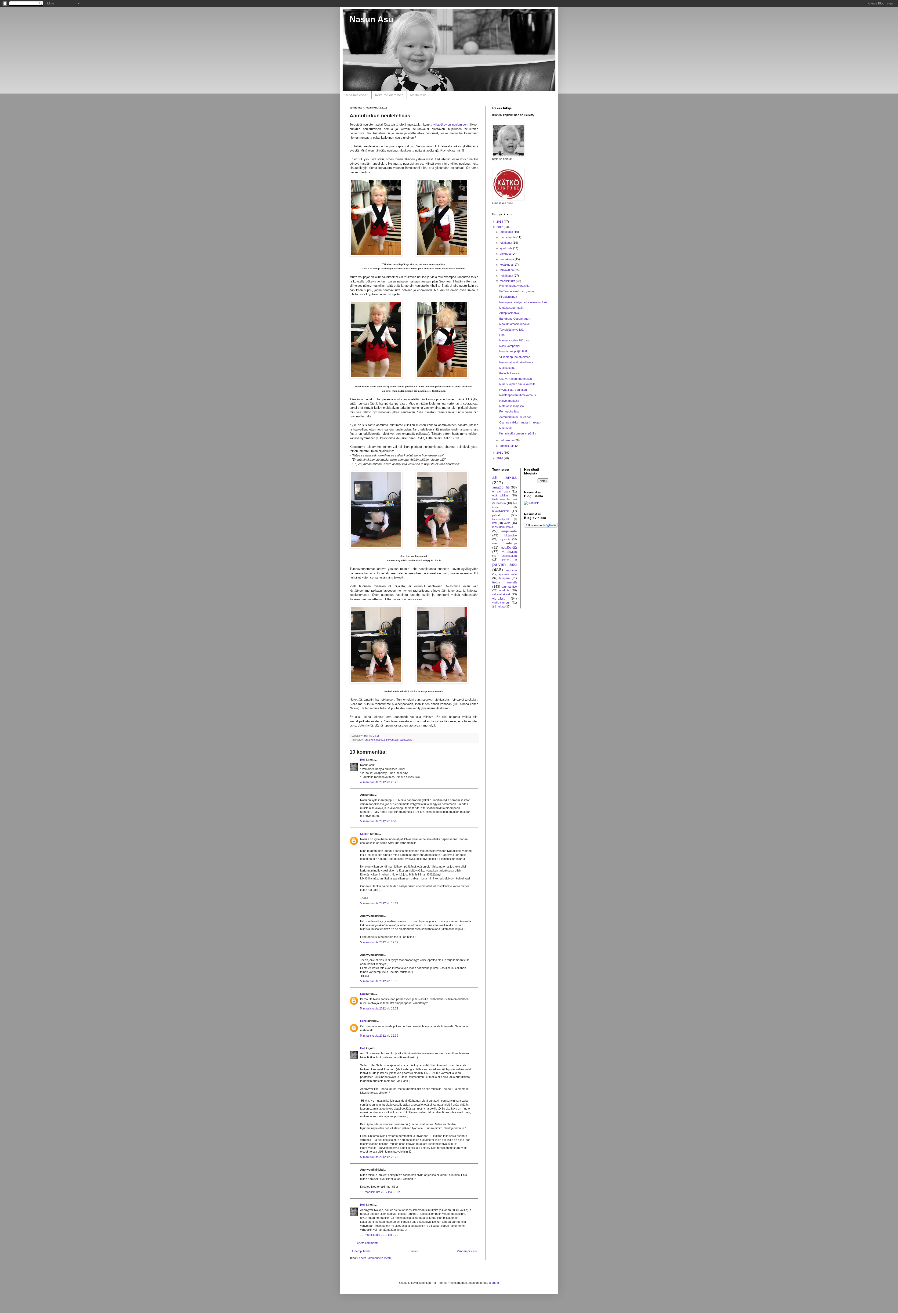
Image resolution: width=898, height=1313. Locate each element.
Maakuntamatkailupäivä (514, 324)
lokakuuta (506, 242)
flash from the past (504, 499)
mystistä (505, 539)
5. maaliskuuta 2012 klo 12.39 (379, 942)
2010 (500, 458)
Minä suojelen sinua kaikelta (517, 384)
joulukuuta (507, 232)
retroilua (511, 570)
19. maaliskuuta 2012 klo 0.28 (379, 1235)
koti (494, 523)
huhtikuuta (507, 275)
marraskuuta (508, 237)
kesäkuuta (507, 264)
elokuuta (505, 253)
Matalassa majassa (511, 406)
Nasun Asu (371, 19)
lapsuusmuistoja (502, 527)
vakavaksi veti (501, 594)
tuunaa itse (406, 739)
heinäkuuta (507, 259)
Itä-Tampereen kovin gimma (517, 291)
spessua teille (508, 574)
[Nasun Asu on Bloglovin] (541, 526)
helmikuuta (507, 440)
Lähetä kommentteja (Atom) (374, 1258)
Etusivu (413, 1251)
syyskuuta (506, 248)
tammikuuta (507, 446)
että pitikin (500, 495)
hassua (380, 739)
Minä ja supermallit (511, 307)
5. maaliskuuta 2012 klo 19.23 (379, 1008)
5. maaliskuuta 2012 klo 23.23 (379, 1157)
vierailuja (498, 598)
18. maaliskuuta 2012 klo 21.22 (380, 1192)
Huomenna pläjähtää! (513, 351)
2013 (500, 221)
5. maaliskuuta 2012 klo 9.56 (378, 821)
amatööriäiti (501, 487)
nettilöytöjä (509, 547)
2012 (500, 227)
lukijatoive (510, 535)
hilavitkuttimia (501, 511)
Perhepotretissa (509, 411)
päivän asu (392, 739)
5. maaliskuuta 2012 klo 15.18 (379, 981)
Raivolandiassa (509, 400)
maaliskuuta (508, 281)
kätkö (507, 523)
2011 (500, 452)
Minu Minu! (506, 428)
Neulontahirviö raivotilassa (516, 362)
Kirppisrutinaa (508, 296)
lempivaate (509, 531)
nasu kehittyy (504, 543)
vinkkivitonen (500, 602)
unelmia (504, 590)
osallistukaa (509, 555)
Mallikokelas (507, 367)
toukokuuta (507, 270)
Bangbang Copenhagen (514, 318)
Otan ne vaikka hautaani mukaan (520, 422)
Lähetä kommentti (366, 1243)
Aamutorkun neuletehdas (515, 417)
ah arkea (370, 739)
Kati (363, 993)
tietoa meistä (504, 582)
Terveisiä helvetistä (511, 329)
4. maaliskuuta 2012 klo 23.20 (379, 782)
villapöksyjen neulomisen (450, 124)
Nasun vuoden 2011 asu (514, 340)
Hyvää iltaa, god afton (513, 389)
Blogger (494, 1282)
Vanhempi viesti (467, 1251)
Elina (363, 1021)
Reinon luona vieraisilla (514, 285)
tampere (504, 578)
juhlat (496, 515)
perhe (505, 559)
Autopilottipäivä (509, 313)
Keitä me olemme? (389, 95)
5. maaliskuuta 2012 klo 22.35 (379, 1035)
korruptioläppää (500, 519)
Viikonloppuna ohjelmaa (514, 357)
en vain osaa (501, 491)
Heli (362, 759)
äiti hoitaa (498, 606)
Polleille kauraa (509, 373)
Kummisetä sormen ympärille (517, 433)
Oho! (502, 335)
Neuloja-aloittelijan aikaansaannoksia (523, 302)
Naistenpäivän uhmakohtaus (517, 395)
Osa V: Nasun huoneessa (515, 378)
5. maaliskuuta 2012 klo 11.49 (379, 903)
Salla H (364, 834)
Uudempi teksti (360, 1251)
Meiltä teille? (419, 95)
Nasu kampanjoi (509, 346)
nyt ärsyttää (509, 551)
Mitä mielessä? (357, 95)
